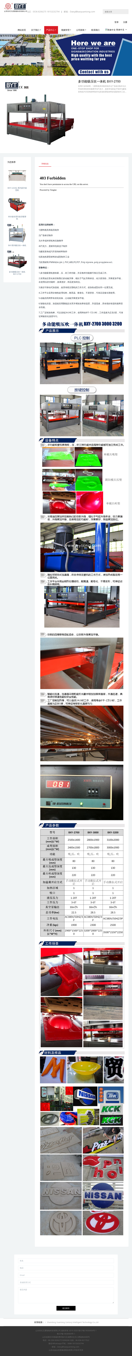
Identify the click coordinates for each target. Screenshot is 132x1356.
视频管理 (65, 30)
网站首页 (22, 30)
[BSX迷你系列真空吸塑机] (17, 204)
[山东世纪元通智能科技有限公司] (15, 9)
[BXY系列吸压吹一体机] (17, 233)
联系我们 (95, 30)
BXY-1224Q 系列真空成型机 (17, 189)
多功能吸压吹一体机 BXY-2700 (17, 273)
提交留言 (66, 1308)
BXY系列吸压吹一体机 (17, 245)
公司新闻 (80, 30)
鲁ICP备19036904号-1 (87, 1330)
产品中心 (50, 30)
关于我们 (35, 30)
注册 (125, 22)
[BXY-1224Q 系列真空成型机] (17, 176)
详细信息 (45, 163)
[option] (66, 53)
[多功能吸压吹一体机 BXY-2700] (17, 260)
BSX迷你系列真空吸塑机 (17, 218)
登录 (116, 22)
